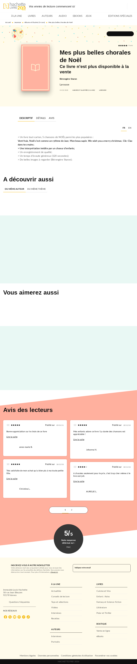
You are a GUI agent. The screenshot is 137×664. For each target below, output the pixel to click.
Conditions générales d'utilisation (77, 656)
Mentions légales (28, 656)
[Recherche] (130, 6)
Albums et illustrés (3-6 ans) (34, 22)
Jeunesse (17, 22)
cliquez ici (54, 572)
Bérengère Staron (68, 79)
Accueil (8, 22)
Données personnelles (48, 656)
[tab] (6, 16)
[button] (120, 33)
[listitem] (5, 617)
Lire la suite (11, 437)
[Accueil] (14, 6)
